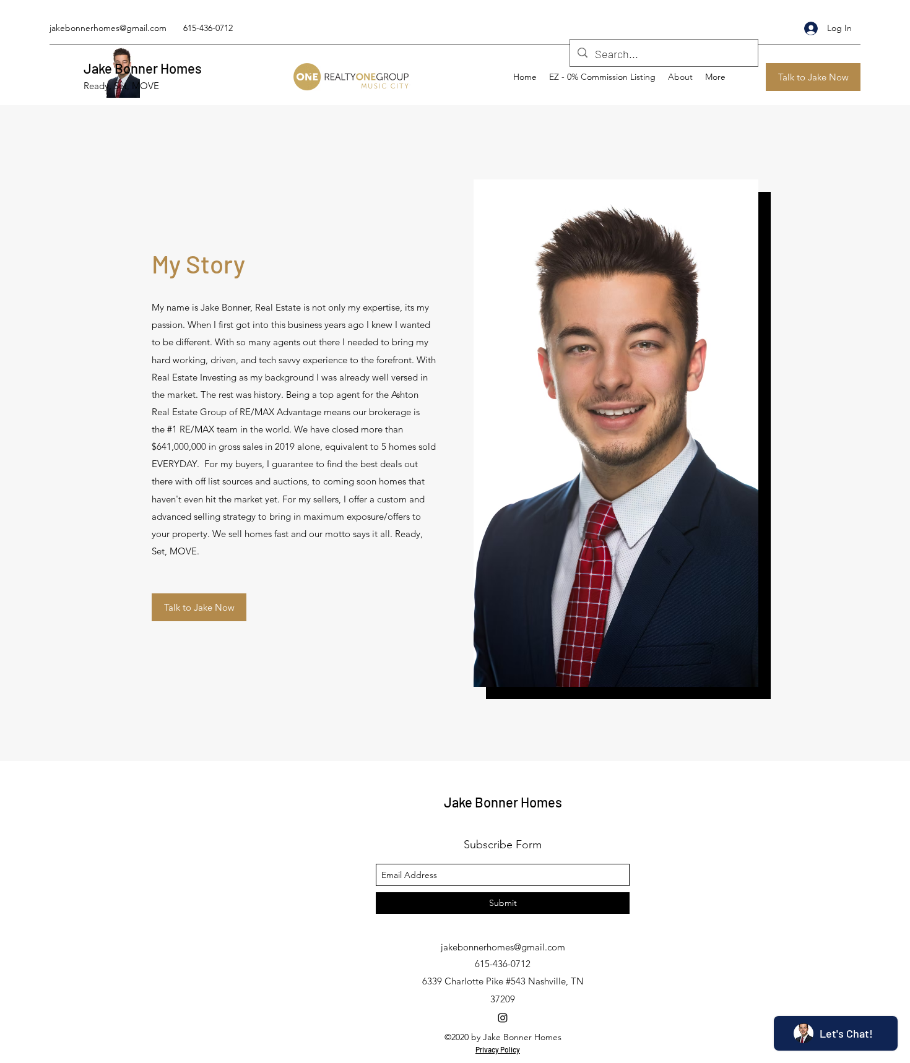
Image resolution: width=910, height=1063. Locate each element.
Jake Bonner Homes (143, 68)
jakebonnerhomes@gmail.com (108, 27)
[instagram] (502, 1018)
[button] (813, 77)
